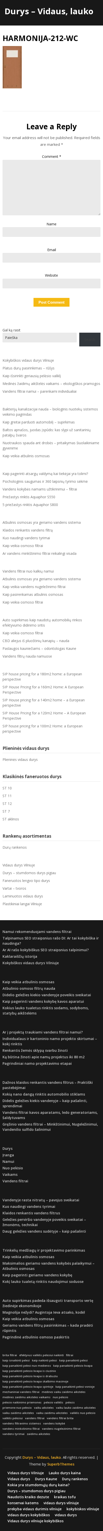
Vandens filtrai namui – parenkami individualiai (39, 391)
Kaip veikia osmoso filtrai (22, 545)
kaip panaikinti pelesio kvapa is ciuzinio (29, 1371)
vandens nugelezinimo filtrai (61, 1428)
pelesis (70, 1402)
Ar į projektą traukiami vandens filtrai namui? (42, 1032)
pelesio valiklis (53, 1402)
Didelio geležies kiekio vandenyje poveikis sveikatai (46, 994)
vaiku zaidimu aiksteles (52, 1413)
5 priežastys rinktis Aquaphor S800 (30, 504)
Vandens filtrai (15, 1181)
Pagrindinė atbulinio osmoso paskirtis (35, 1337)
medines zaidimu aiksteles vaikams (26, 1397)
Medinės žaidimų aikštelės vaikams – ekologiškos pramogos (51, 383)
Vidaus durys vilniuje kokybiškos (36, 1521)
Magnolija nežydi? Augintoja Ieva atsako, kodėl (43, 1312)
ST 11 (7, 795)
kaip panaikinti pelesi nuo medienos (26, 1365)
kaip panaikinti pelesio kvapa (72, 1365)
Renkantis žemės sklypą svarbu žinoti (35, 1050)
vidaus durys (66, 1515)
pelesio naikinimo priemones (22, 1402)
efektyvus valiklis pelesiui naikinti (41, 1355)
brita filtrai (9, 1355)
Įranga (8, 1155)
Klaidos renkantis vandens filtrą (27, 530)
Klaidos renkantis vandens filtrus (31, 1213)
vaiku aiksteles (44, 1407)
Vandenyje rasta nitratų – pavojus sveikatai (40, 1200)
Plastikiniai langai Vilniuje (22, 903)
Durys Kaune (46, 1479)
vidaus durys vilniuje (61, 1503)
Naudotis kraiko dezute (28, 1497)
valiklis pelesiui (12, 1418)
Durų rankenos (14, 847)
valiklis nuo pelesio (83, 1413)
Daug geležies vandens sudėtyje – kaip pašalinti (44, 1231)
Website (51, 275)
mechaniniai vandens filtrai (21, 1392)
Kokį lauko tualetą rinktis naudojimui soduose (43, 1281)
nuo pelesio (60, 1397)
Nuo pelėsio (12, 1168)
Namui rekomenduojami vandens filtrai (37, 931)
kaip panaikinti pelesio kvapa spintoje (27, 1386)
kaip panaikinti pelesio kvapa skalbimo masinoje (35, 1381)
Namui (8, 1161)
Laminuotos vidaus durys (22, 896)
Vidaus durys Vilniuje (18, 865)
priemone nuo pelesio (17, 1407)
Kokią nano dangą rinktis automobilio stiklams (43, 1094)
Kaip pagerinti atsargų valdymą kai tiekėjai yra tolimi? (45, 473)
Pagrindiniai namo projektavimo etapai (37, 1063)
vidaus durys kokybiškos (29, 1515)
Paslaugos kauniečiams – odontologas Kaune (39, 648)
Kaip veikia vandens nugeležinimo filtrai (34, 586)
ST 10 (7, 788)
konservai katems (23, 1503)
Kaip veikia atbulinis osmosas (26, 455)
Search (89, 339)
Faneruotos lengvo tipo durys (26, 880)
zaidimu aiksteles (38, 1434)
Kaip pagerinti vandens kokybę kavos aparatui (43, 1001)
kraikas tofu (65, 1497)
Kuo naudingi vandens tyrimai (26, 538)
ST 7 (6, 811)
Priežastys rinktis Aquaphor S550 (28, 496)
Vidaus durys (19, 1479)
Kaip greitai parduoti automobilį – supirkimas (38, 422)
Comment (51, 156)
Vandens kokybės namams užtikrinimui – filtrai (39, 489)
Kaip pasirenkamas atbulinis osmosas (32, 594)
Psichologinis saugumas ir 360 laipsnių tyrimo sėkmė (45, 481)
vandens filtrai (34, 1418)
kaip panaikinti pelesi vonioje (75, 1386)
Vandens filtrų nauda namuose (27, 656)
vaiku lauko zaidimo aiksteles (76, 1407)
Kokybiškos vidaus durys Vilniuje (28, 360)
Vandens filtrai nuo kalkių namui (28, 571)
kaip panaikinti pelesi (73, 1360)
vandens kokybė (54, 1423)
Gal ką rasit (11, 330)
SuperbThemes (60, 1463)
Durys (7, 1148)
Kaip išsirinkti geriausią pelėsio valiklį (31, 375)
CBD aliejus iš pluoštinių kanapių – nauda (35, 640)
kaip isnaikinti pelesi (16, 1360)
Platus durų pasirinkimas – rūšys (28, 368)
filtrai (69, 1355)
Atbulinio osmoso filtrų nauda (28, 988)
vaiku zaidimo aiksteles (18, 1413)
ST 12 (7, 803)
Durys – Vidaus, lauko (49, 11)
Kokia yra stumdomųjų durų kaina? (39, 1485)
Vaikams (10, 1174)
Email (51, 249)
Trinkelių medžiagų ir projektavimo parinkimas (43, 1250)
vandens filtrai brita (60, 1418)
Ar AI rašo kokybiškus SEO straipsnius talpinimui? (45, 949)
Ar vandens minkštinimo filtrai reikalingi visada (39, 553)
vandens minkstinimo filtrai (21, 1428)
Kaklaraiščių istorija (19, 956)
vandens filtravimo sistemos (21, 1423)
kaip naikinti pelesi (44, 1360)
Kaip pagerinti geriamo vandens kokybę (37, 1275)
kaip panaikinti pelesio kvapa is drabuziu (30, 1376)
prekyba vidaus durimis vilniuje (35, 1509)
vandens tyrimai (13, 1434)
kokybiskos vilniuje (82, 1509)
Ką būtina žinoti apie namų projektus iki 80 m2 (43, 1057)
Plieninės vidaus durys (20, 759)
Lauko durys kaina (65, 1473)
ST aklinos (10, 819)
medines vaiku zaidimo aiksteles (64, 1392)
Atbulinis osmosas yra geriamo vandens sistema (41, 522)
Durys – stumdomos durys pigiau (29, 872)
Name (51, 224)
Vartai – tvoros (14, 888)
